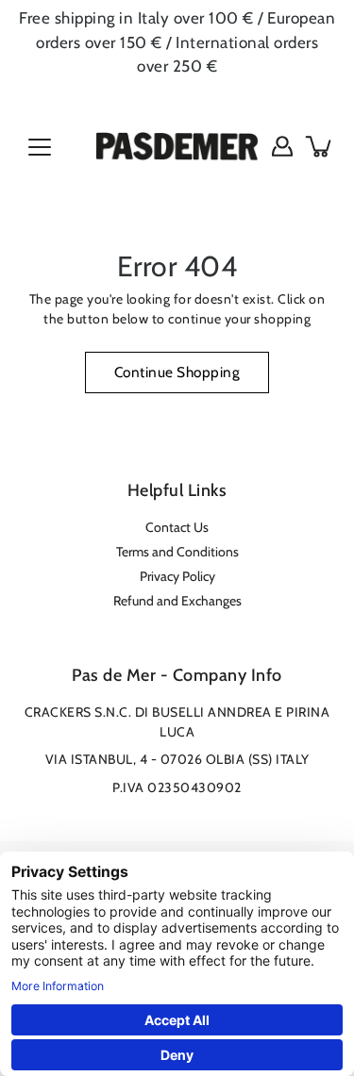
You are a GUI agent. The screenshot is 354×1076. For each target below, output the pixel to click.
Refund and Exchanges (177, 600)
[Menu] (39, 147)
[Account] (282, 146)
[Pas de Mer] (177, 146)
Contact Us (177, 527)
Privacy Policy (177, 576)
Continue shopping (177, 372)
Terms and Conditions (177, 551)
